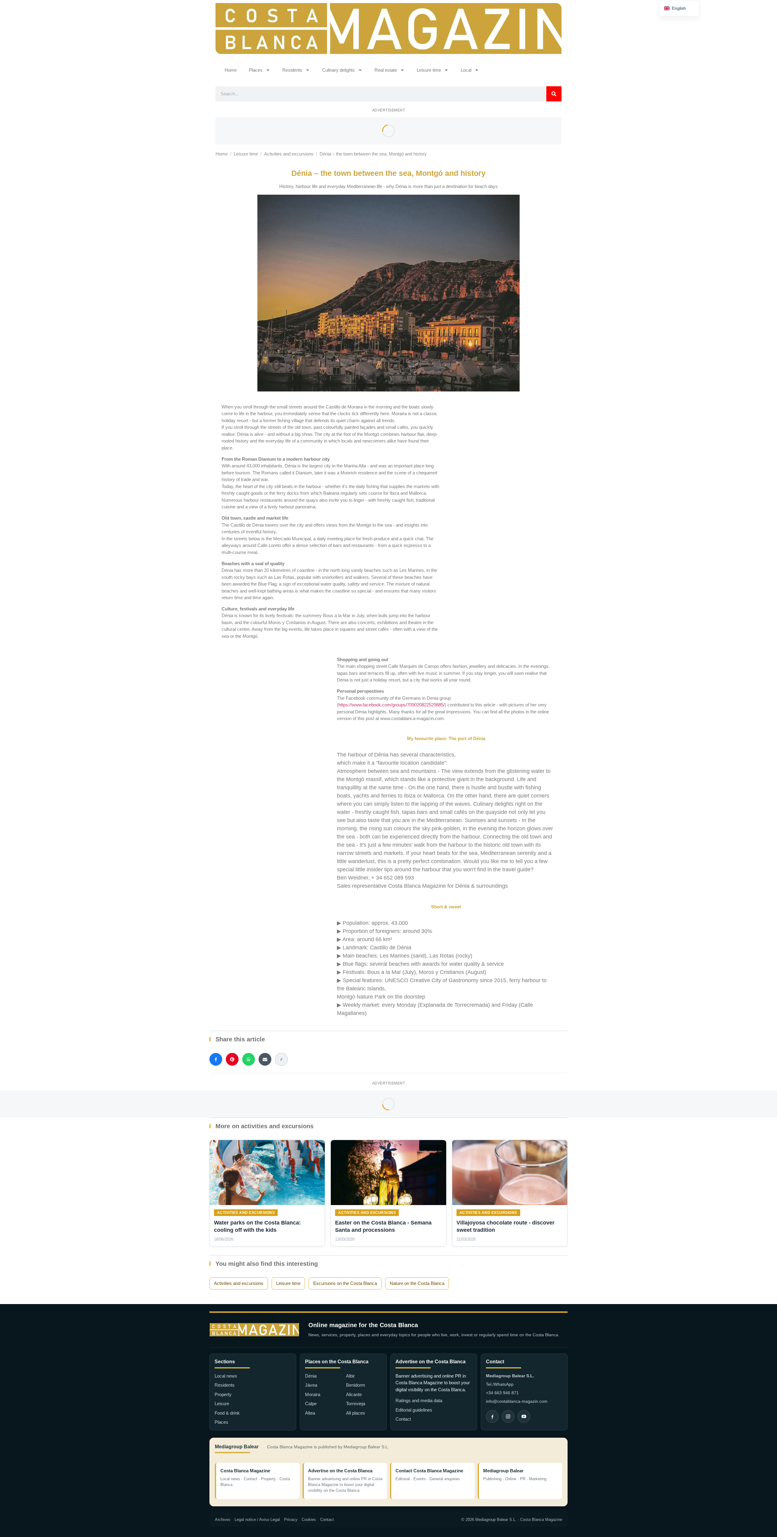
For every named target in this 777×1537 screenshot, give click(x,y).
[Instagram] (508, 1416)
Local (466, 70)
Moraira (312, 1394)
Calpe (311, 1403)
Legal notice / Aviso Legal (257, 1519)
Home (231, 70)
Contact (403, 1419)
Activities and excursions (289, 153)
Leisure (222, 1403)
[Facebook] (492, 1416)
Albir (350, 1375)
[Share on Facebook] (215, 1059)
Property (223, 1394)
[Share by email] (265, 1059)
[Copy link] (281, 1059)
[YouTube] (523, 1416)
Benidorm (355, 1385)
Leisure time (429, 70)
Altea (310, 1413)
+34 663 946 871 (502, 1392)
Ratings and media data (418, 1400)
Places (256, 70)
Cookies (309, 1519)
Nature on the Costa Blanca (417, 1283)
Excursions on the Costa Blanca (345, 1283)
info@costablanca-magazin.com (517, 1401)
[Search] (554, 93)
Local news (226, 1375)
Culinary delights (338, 70)
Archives (222, 1519)
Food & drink (227, 1413)
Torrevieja (355, 1403)
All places (355, 1413)
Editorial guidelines (413, 1409)
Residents (292, 70)
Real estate (386, 70)
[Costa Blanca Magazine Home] (254, 1330)
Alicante (354, 1394)
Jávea (311, 1385)
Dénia (311, 1375)
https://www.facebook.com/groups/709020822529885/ (391, 704)
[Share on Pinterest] (232, 1059)
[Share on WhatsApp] (248, 1059)
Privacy (290, 1519)
